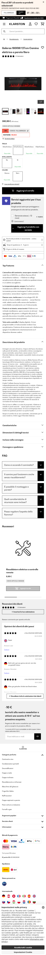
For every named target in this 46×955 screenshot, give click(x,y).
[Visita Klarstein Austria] (8, 896)
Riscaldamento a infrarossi (11, 782)
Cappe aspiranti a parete (11, 800)
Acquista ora (21, 12)
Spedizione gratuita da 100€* (34, 18)
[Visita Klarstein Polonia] (18, 901)
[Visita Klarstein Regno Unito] (34, 896)
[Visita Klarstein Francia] (18, 896)
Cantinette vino (7, 759)
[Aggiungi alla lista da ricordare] (42, 47)
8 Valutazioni (19, 56)
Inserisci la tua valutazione (23, 612)
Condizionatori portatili (10, 764)
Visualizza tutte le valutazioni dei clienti (25, 696)
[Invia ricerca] (4, 31)
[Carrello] (42, 24)
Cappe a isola (7, 773)
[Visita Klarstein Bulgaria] (34, 901)
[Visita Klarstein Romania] (29, 901)
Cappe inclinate (7, 777)
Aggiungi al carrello (25, 191)
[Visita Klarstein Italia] (24, 896)
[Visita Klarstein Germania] (3, 896)
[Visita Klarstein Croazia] (24, 901)
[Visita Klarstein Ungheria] (13, 901)
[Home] (6, 39)
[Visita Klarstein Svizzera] (13, 896)
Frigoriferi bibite (8, 791)
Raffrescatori (7, 796)
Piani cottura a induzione (11, 805)
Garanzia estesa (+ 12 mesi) (23, 217)
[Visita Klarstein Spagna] (29, 896)
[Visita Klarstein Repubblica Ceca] (8, 901)
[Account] (30, 24)
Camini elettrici (27, 39)
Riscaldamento (14, 39)
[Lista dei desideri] (36, 24)
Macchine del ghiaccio (10, 787)
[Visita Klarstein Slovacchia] (3, 901)
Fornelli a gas (7, 809)
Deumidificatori (7, 768)
